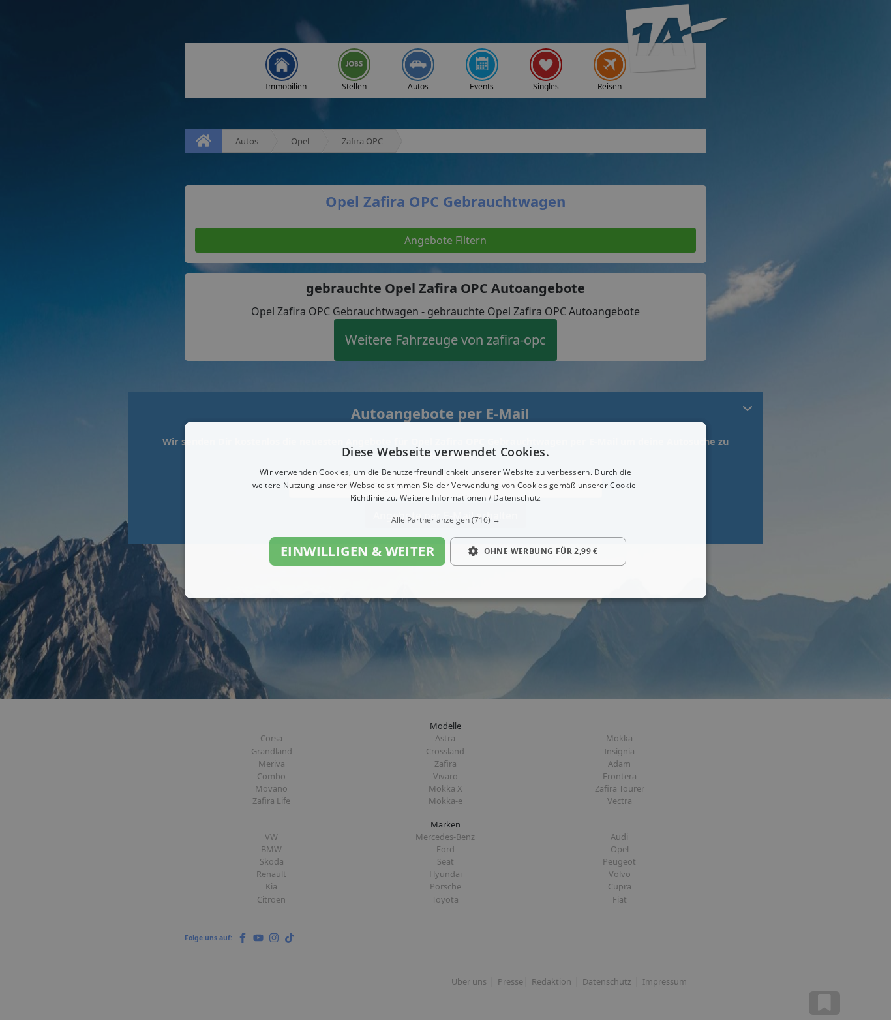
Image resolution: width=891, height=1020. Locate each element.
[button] (445, 520)
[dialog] (445, 510)
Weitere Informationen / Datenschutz (470, 498)
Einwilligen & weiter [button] (357, 551)
